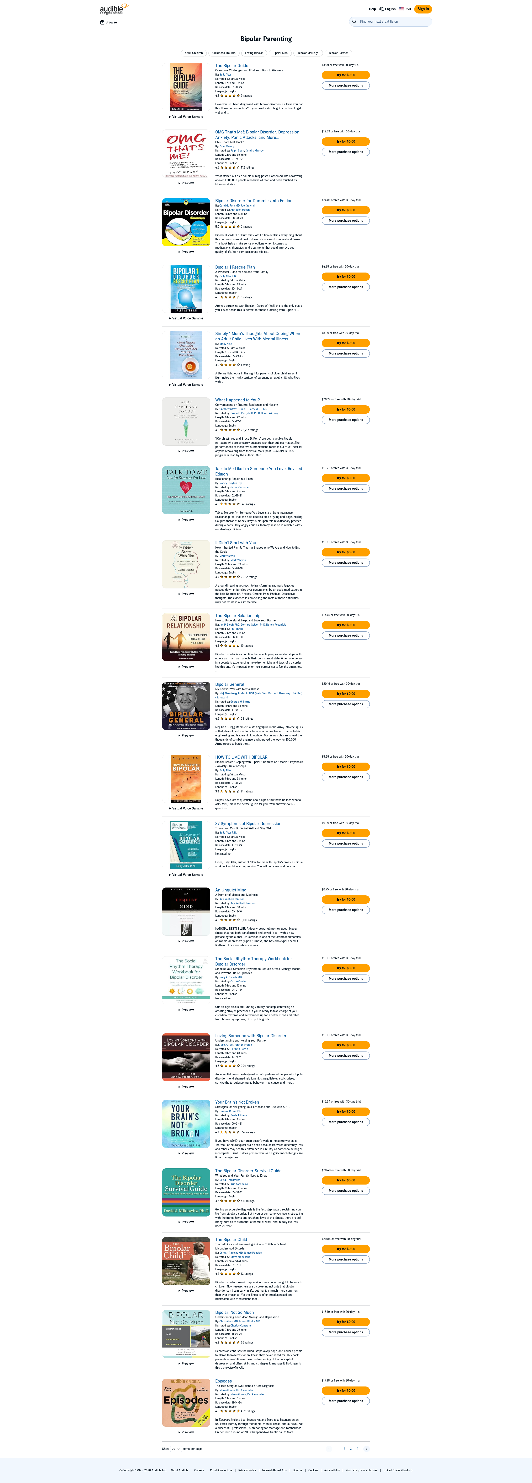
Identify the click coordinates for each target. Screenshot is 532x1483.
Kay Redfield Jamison (232, 899)
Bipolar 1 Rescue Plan (235, 267)
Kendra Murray (254, 150)
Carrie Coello (238, 981)
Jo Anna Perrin (239, 1049)
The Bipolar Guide (231, 65)
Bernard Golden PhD (253, 624)
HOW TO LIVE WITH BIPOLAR (241, 757)
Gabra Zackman (240, 487)
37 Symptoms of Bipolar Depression (248, 823)
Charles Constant (240, 1325)
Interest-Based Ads (274, 1470)
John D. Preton (243, 1045)
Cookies (313, 1470)
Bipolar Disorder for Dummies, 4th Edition (254, 200)
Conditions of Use (221, 1470)
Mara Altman (227, 1390)
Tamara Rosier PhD (230, 1111)
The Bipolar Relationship (237, 615)
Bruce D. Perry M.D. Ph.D (252, 409)
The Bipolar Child (231, 1239)
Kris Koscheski (239, 1184)
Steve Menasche (240, 1257)
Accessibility (332, 1470)
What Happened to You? (237, 400)
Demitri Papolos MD (231, 1252)
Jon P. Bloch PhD (229, 624)
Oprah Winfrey (227, 409)
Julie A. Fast (226, 1045)
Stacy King (225, 344)
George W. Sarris (240, 701)
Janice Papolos (253, 1252)
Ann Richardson (240, 210)
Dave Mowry (226, 146)
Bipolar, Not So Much (234, 1312)
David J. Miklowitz (229, 1180)
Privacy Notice (247, 1470)
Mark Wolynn (227, 556)
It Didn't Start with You (235, 542)
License (297, 1470)
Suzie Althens (238, 1115)
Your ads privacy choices (361, 1470)
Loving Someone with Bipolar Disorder (251, 1035)
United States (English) (398, 1470)
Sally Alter (225, 74)
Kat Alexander (244, 1390)
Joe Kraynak (248, 205)
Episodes (223, 1381)
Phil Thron (236, 629)
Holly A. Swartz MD (230, 977)
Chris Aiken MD (228, 1321)
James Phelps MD (249, 1321)
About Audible (179, 1470)
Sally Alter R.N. (228, 276)
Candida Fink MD (229, 205)
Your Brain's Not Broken (237, 1102)
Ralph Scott (237, 150)
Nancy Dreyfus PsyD (231, 483)
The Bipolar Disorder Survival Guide (248, 1171)
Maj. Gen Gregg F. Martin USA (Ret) (240, 693)
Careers (199, 1470)
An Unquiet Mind (230, 890)
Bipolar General (229, 684)
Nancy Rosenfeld (276, 624)
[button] (194, 53)
